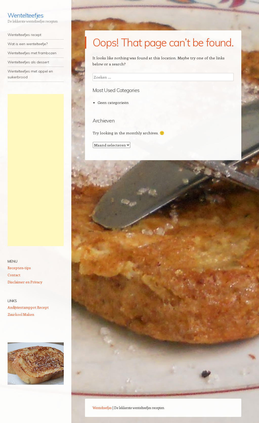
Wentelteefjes (25, 15)
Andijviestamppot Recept (28, 307)
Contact (14, 274)
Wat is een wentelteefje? (28, 44)
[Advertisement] (36, 170)
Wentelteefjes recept (24, 34)
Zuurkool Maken (21, 314)
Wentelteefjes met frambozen (32, 53)
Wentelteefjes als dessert (28, 62)
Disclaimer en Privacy (25, 282)
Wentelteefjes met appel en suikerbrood (30, 74)
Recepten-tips (19, 267)
